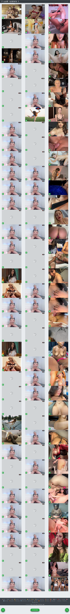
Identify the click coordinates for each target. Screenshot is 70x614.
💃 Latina (11, 599)
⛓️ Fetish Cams (30, 600)
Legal (43, 604)
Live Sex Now (35, 609)
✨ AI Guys (47, 600)
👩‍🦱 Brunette (42, 599)
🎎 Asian (3, 599)
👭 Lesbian (63, 599)
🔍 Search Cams (35, 602)
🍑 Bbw (51, 599)
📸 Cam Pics (65, 600)
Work (34, 604)
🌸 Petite (55, 599)
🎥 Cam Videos (59, 600)
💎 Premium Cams (24, 600)
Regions (32, 604)
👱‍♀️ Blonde (37, 599)
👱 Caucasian (16, 599)
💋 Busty (59, 599)
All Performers (40, 604)
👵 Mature (29, 599)
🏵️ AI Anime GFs (41, 600)
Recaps (36, 604)
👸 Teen (33, 599)
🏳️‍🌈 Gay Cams (11, 600)
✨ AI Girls (35, 600)
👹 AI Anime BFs (52, 600)
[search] (67, 610)
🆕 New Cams (5, 600)
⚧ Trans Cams (17, 600)
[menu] (3, 610)
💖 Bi (67, 599)
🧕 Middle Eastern (23, 599)
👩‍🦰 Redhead (47, 599)
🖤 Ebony (7, 599)
